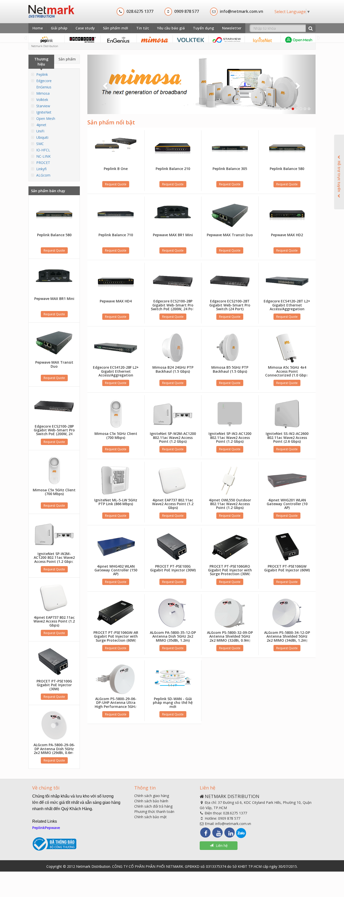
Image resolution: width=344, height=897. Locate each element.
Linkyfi (41, 168)
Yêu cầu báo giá (171, 28)
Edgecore (44, 80)
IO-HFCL (43, 150)
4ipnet (41, 124)
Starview (43, 106)
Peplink (42, 74)
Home (37, 28)
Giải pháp (59, 28)
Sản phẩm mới (115, 28)
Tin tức (142, 28)
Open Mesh (45, 118)
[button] (104, 84)
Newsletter (232, 28)
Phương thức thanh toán (154, 811)
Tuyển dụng (203, 28)
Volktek (42, 99)
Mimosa (43, 93)
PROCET (43, 162)
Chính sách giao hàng (151, 795)
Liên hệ (222, 845)
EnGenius (43, 87)
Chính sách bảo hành (151, 801)
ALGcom (43, 175)
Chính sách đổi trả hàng (153, 806)
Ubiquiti (42, 137)
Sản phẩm (67, 59)
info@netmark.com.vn (233, 823)
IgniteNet (43, 112)
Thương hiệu (41, 61)
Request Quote (54, 250)
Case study (85, 28)
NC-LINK (43, 156)
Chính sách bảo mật (150, 816)
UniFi (40, 131)
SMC (40, 143)
